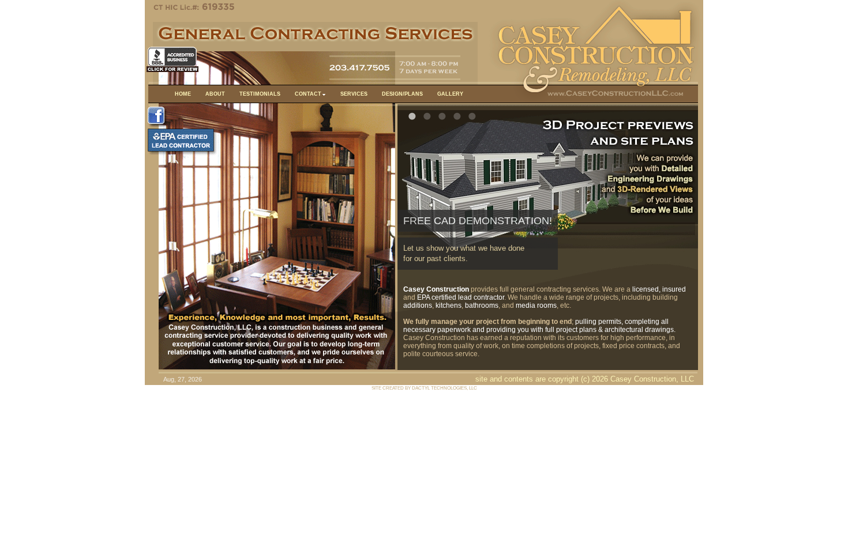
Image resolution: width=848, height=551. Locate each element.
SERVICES (353, 94)
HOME (183, 94)
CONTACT (308, 94)
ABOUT (215, 94)
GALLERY (450, 94)
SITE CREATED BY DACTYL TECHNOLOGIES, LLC (424, 388)
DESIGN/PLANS (402, 94)
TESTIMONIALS (259, 94)
